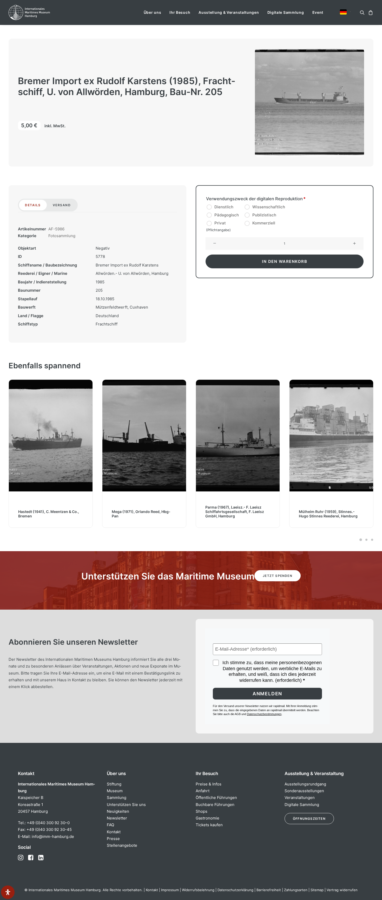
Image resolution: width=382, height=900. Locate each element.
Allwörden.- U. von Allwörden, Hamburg (132, 273)
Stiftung (114, 784)
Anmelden (267, 693)
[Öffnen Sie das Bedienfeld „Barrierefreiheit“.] (8, 892)
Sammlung (116, 797)
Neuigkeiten (118, 811)
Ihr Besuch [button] (179, 12)
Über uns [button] (152, 12)
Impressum (170, 890)
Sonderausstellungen (304, 790)
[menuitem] (152, 12)
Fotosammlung (61, 235)
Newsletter (117, 818)
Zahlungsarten (295, 890)
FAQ (110, 824)
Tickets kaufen (209, 824)
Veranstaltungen (300, 797)
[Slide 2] (366, 539)
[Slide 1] (361, 539)
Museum (115, 790)
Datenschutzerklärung (235, 890)
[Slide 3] (371, 539)
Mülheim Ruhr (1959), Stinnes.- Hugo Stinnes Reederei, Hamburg (234, 513)
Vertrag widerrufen (342, 890)
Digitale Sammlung (285, 12)
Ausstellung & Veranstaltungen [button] (229, 12)
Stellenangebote (122, 845)
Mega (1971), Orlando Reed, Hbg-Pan (47, 513)
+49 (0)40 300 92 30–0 (48, 822)
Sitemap (317, 890)
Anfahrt (202, 790)
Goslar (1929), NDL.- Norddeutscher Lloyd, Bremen (331, 513)
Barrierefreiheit (268, 890)
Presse (113, 838)
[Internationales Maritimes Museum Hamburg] (39, 12)
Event (318, 12)
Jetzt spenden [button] (277, 576)
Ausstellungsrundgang (305, 784)
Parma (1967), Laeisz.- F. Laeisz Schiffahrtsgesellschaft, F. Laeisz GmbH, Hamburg (141, 511)
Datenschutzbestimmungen (264, 714)
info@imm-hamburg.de (53, 836)
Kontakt (114, 831)
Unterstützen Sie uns (126, 804)
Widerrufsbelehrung (198, 890)
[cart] (369, 12)
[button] (343, 12)
